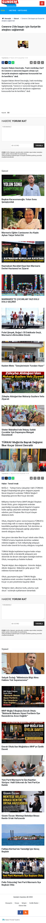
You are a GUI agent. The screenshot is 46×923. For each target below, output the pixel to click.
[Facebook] (3, 62)
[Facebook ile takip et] (20, 912)
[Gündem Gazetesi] (10, 3)
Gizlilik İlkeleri (33, 903)
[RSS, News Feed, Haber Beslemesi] (25, 912)
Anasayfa (7, 18)
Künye (17, 903)
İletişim (24, 903)
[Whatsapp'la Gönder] (13, 62)
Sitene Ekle (22, 906)
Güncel (16, 18)
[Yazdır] (31, 62)
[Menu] (42, 3)
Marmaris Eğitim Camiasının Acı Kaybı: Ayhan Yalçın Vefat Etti (25, 10)
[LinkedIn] (9, 62)
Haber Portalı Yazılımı (12, 920)
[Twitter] (6, 62)
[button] (35, 62)
